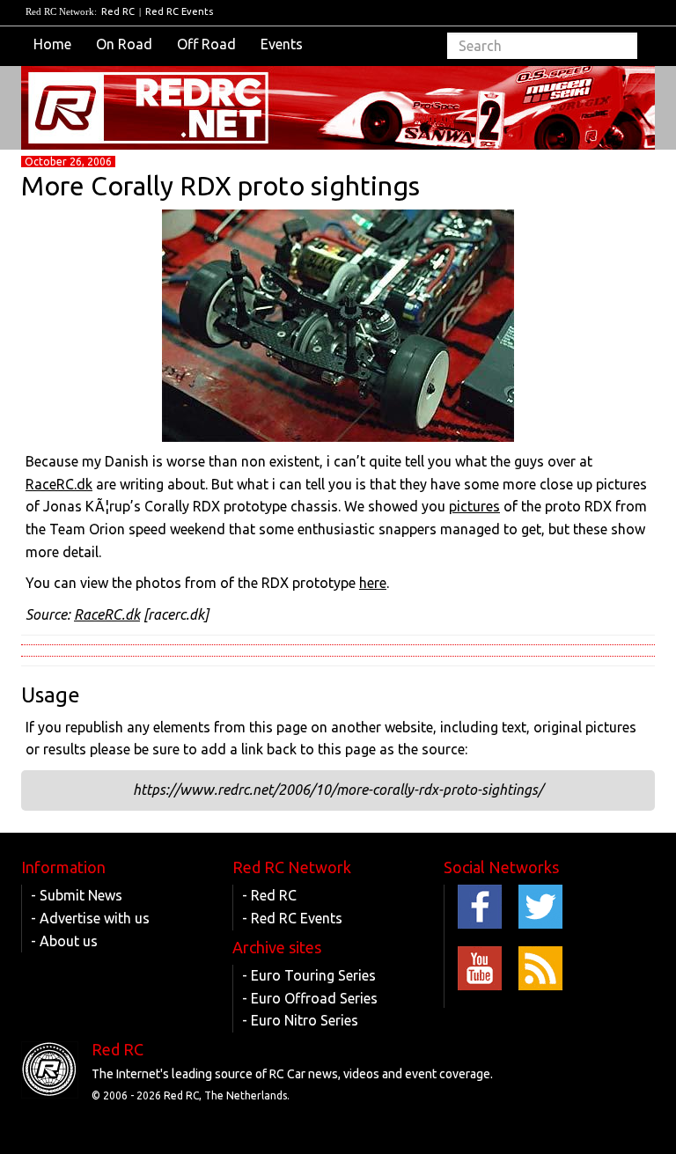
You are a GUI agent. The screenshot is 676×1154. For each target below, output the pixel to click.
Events (282, 44)
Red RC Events (179, 11)
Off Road (206, 44)
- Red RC (269, 895)
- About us (64, 941)
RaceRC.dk (59, 484)
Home (52, 44)
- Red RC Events (292, 918)
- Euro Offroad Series (310, 998)
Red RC (118, 11)
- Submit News (76, 895)
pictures (474, 506)
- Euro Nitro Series (300, 1020)
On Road (124, 44)
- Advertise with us (90, 918)
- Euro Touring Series (309, 975)
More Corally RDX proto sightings (220, 186)
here (372, 583)
